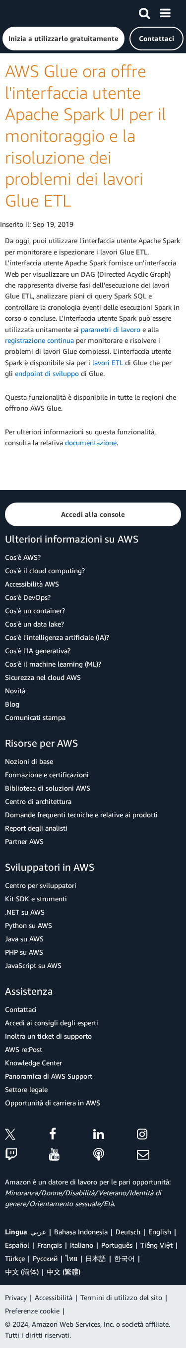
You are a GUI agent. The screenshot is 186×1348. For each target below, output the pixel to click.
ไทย (71, 1258)
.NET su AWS (25, 912)
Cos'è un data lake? (34, 624)
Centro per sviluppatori (40, 885)
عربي (38, 1231)
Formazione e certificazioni (47, 774)
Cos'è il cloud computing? (45, 570)
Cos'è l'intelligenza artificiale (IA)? (57, 637)
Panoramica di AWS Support (48, 1076)
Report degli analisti (36, 828)
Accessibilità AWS (32, 584)
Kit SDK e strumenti (36, 898)
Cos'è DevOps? (28, 597)
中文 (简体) (22, 1271)
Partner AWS (24, 841)
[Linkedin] (115, 1135)
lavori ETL (107, 362)
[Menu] (165, 11)
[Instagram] (159, 1135)
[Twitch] (27, 1155)
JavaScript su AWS (33, 965)
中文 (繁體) (63, 1271)
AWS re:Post (23, 1049)
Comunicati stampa (35, 717)
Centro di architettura (38, 801)
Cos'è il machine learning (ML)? (53, 664)
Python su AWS (28, 925)
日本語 (95, 1258)
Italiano (81, 1245)
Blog (12, 704)
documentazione (91, 442)
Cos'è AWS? (23, 557)
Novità (15, 690)
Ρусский (45, 1258)
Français (49, 1245)
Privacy (16, 1297)
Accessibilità (53, 1297)
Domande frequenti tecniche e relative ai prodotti (81, 814)
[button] (63, 38)
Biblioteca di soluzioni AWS (47, 788)
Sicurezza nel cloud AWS (43, 677)
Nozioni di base (29, 761)
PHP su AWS (24, 952)
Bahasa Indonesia (81, 1231)
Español (17, 1245)
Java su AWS (24, 938)
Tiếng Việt (156, 1245)
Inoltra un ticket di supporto (48, 1036)
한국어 (124, 1258)
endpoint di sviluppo (47, 373)
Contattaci (21, 1009)
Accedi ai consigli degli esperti (51, 1022)
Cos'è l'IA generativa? (37, 650)
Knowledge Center (33, 1062)
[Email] (159, 1155)
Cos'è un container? (35, 610)
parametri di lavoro (110, 329)
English (159, 1231)
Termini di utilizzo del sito (121, 1297)
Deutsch (128, 1231)
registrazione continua (39, 340)
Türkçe (15, 1258)
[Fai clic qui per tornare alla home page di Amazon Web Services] (25, 12)
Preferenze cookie (32, 1310)
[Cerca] (144, 11)
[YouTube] (71, 1155)
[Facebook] (71, 1135)
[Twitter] (27, 1135)
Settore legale (26, 1089)
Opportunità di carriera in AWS (52, 1102)
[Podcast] (115, 1155)
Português (116, 1245)
